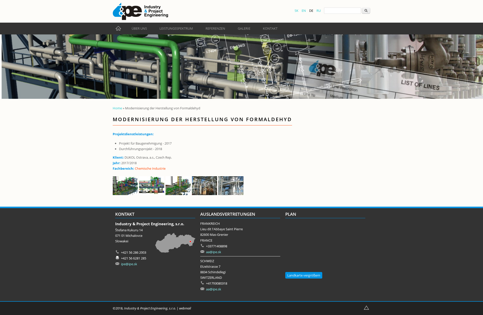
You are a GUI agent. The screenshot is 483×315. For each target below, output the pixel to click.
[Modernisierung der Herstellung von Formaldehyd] (126, 194)
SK (296, 10)
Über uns (139, 28)
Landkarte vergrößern (303, 275)
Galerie (244, 28)
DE (311, 10)
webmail (185, 308)
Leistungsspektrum (176, 28)
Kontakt (270, 28)
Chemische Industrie (150, 168)
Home (117, 108)
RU (318, 10)
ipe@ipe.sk (129, 264)
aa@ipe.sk (213, 252)
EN (304, 10)
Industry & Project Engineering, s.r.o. (150, 308)
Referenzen (215, 28)
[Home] (140, 11)
